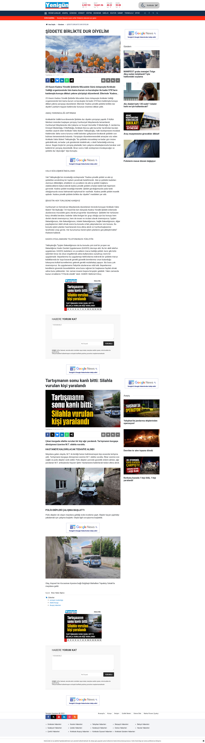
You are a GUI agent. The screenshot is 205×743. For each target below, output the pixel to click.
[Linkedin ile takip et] (64, 717)
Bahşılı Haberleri (143, 724)
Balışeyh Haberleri (121, 724)
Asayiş (65, 13)
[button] (108, 80)
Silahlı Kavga (54, 603)
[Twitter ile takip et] (153, 13)
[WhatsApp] (67, 80)
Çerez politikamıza (149, 741)
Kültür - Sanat (116, 13)
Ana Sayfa (51, 24)
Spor (137, 13)
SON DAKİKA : (49, 18)
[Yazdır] (103, 80)
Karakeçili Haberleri (99, 728)
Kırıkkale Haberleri (54, 724)
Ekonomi (97, 13)
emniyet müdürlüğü (56, 600)
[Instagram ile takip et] (69, 717)
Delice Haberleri (121, 728)
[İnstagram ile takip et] (145, 13)
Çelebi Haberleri (76, 728)
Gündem (73, 13)
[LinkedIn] (62, 80)
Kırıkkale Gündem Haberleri (125, 732)
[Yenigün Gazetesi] (57, 5)
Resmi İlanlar (54, 13)
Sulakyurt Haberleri (55, 728)
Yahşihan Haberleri (99, 724)
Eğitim (89, 13)
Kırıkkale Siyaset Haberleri (102, 732)
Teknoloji (129, 13)
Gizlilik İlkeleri (126, 713)
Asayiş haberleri (55, 605)
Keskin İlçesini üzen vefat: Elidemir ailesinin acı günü (76, 18)
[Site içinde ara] (157, 13)
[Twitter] (52, 80)
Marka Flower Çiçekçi (151, 713)
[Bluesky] (57, 80)
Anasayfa (101, 713)
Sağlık (105, 13)
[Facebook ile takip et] (149, 13)
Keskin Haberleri (76, 724)
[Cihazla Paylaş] (72, 80)
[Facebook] (47, 80)
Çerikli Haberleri (54, 732)
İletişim (116, 713)
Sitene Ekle (137, 713)
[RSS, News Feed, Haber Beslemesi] (75, 717)
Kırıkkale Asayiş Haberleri (79, 732)
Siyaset (81, 13)
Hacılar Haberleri (143, 728)
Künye (109, 713)
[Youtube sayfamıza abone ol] (59, 717)
